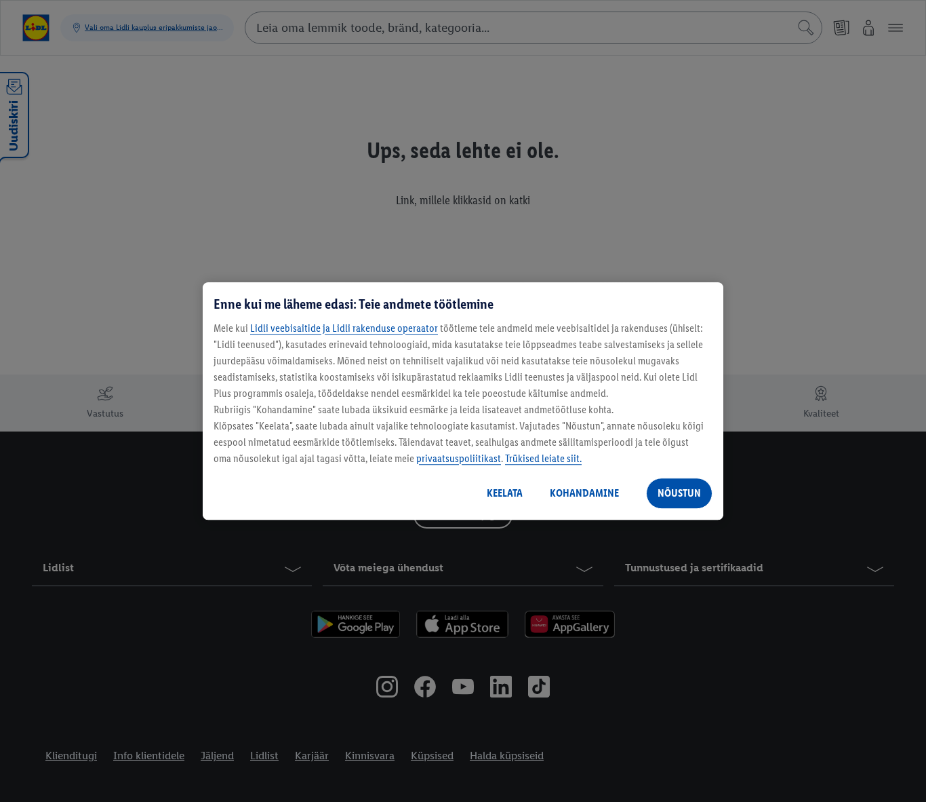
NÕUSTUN (679, 492)
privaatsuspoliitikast (458, 458)
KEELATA (505, 492)
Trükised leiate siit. (543, 458)
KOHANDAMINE (584, 492)
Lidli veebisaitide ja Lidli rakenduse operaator (344, 328)
